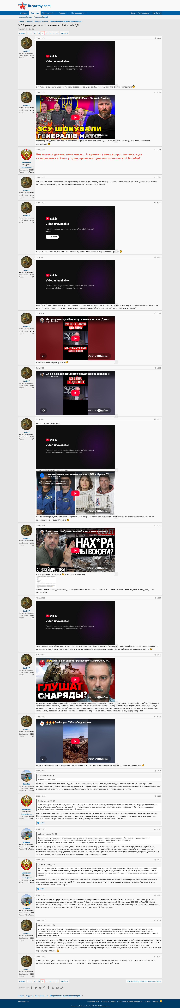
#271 (159, 598)
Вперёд (63, 33)
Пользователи (77, 13)
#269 (159, 419)
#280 (159, 956)
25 (57, 33)
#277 (159, 860)
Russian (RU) (24, 1001)
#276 (159, 829)
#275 (159, 796)
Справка (147, 1001)
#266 (159, 257)
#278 (159, 895)
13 (39, 33)
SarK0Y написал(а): (45, 776)
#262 (159, 92)
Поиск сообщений (41, 17)
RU (33, 58)
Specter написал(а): (45, 801)
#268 (159, 368)
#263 (159, 149)
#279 (159, 920)
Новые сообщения (25, 17)
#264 (159, 177)
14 (42, 33)
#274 (159, 771)
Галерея (62, 13)
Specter (26, 784)
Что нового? (47, 13)
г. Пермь (31, 172)
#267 (159, 313)
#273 (159, 716)
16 (50, 33)
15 (46, 33)
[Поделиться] (154, 38)
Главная (23, 13)
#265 (159, 203)
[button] (55, 13)
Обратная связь (93, 1001)
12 (35, 33)
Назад (22, 33)
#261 (159, 38)
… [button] (31, 33)
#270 (159, 525)
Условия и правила (108, 1001)
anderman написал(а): (46, 834)
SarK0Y (21, 29)
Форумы (34, 13)
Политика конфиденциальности (129, 1001)
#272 (159, 655)
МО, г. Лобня (29, 791)
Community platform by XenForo (90, 1006)
